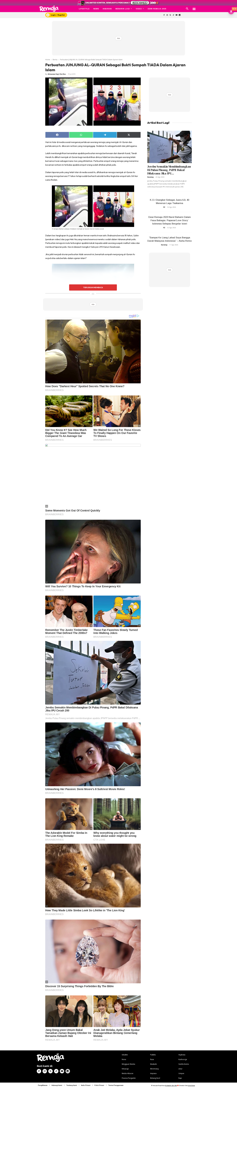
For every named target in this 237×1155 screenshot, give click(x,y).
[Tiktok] (173, 15)
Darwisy (150, 177)
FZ (164, 207)
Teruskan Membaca (93, 287)
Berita (55, 59)
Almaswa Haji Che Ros (57, 74)
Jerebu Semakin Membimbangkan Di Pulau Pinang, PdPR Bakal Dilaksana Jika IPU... (169, 170)
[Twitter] (170, 15)
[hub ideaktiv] (194, 7)
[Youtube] (176, 15)
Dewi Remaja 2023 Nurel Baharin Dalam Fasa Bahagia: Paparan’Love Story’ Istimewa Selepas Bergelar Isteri (169, 220)
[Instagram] (167, 15)
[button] (187, 8)
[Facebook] (164, 15)
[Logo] (49, 8)
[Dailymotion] (179, 15)
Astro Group (191, 1085)
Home (47, 59)
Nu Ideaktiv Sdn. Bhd (171, 1085)
